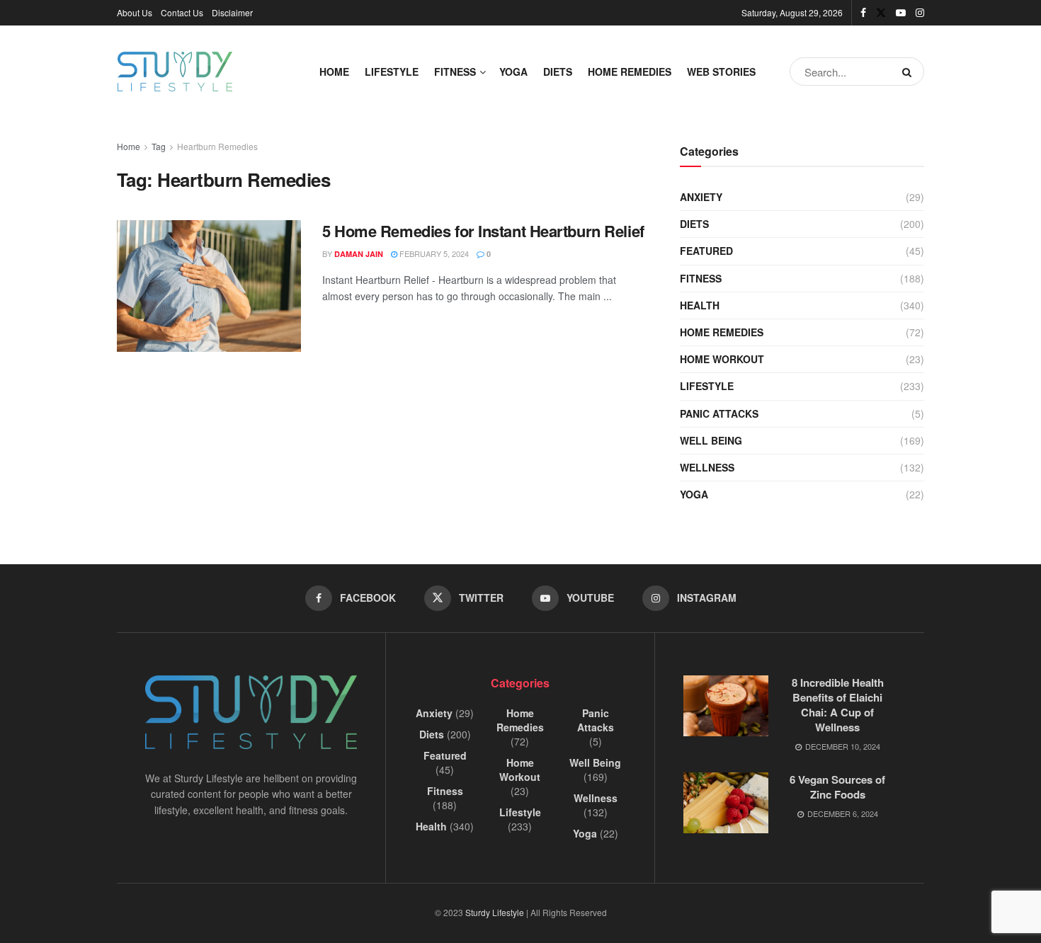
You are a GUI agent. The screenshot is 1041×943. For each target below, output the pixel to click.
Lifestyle (392, 71)
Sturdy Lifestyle (494, 912)
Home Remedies (629, 71)
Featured (706, 251)
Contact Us (182, 12)
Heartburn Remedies (217, 146)
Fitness (455, 71)
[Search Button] (909, 71)
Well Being (711, 440)
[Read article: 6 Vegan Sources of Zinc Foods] (725, 802)
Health (699, 305)
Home (334, 71)
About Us (134, 12)
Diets (557, 71)
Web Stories (721, 71)
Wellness (707, 467)
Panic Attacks (719, 413)
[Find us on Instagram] (920, 12)
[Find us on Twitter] (881, 12)
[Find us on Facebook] (863, 12)
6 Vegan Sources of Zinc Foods (837, 787)
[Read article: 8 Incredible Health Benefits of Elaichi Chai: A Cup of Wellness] (725, 705)
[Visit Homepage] (175, 71)
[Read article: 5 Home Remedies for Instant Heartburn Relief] (209, 286)
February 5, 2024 (433, 253)
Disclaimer (232, 12)
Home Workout (722, 359)
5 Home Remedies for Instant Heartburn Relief (483, 230)
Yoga (513, 71)
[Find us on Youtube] (901, 12)
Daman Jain (358, 253)
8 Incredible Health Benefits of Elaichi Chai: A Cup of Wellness (838, 705)
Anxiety (701, 197)
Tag (159, 146)
